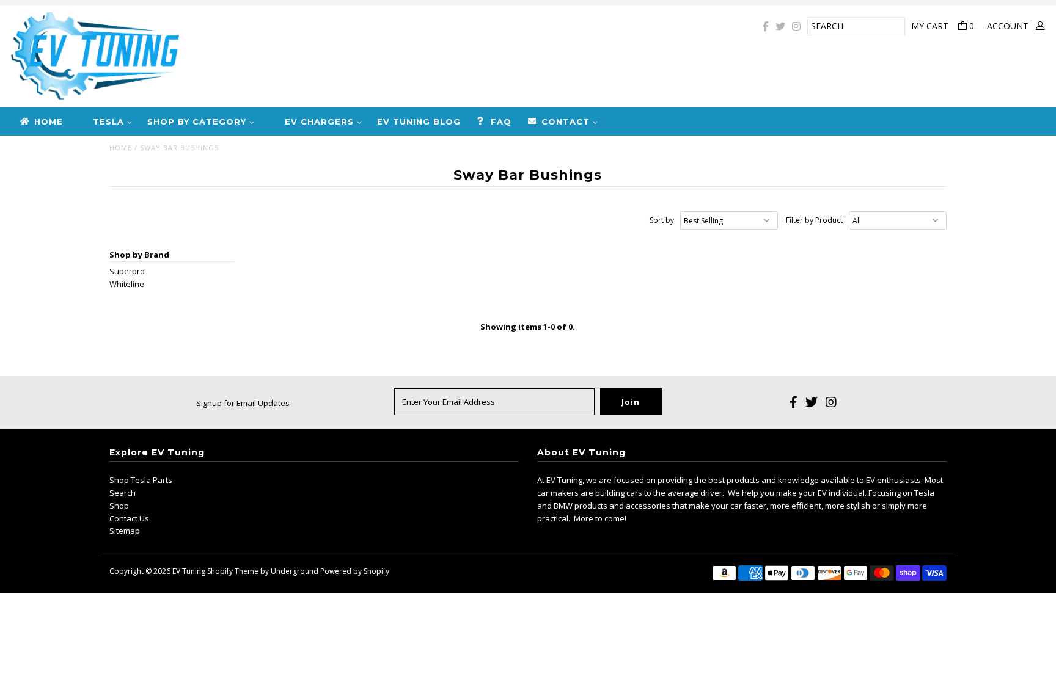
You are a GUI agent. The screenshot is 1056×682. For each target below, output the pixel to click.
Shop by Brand (139, 254)
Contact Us (129, 518)
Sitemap (124, 530)
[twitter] (780, 26)
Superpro (127, 271)
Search (122, 492)
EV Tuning (188, 571)
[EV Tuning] (352, 56)
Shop (119, 505)
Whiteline (126, 283)
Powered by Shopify (354, 571)
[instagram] (796, 26)
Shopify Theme (232, 571)
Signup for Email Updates (243, 402)
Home (120, 147)
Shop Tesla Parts (140, 479)
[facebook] (766, 26)
